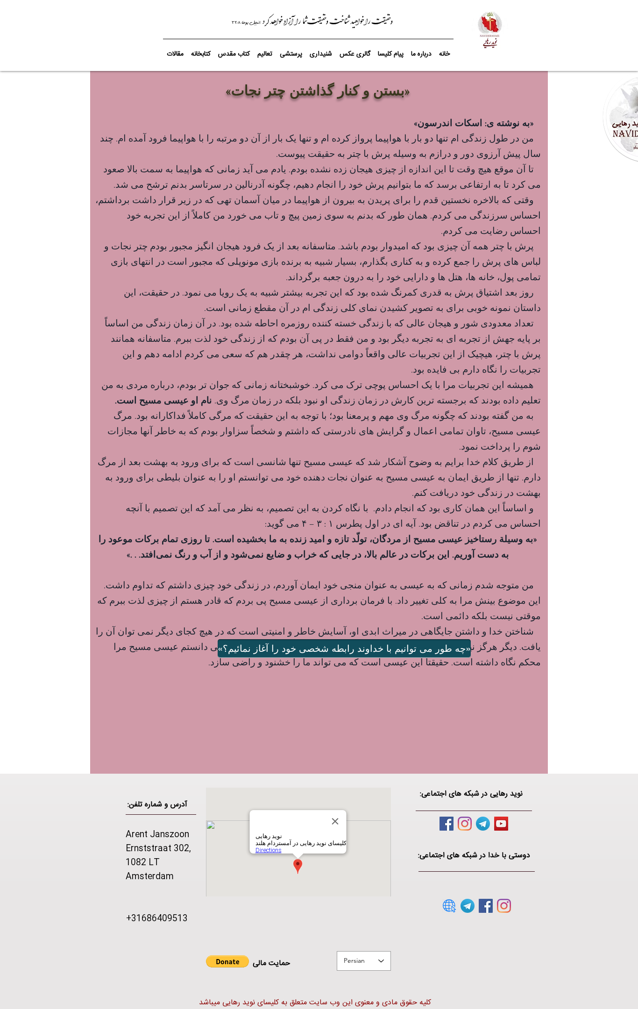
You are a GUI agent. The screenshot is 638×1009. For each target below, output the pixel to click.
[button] (234, 50)
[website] (449, 906)
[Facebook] (447, 824)
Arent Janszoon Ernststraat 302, (158, 842)
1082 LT (143, 863)
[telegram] (483, 824)
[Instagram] (465, 824)
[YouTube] (501, 824)
